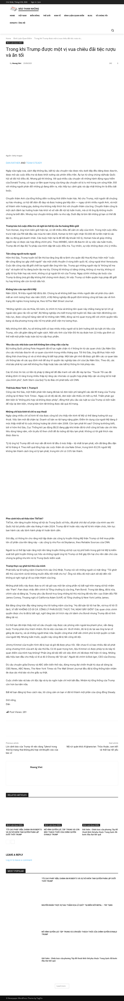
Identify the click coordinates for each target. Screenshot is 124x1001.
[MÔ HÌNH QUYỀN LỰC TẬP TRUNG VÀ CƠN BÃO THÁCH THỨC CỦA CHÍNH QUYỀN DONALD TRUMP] (62, 813)
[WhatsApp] (48, 71)
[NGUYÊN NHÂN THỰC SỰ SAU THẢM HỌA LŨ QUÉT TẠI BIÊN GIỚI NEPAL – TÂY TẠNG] (23, 916)
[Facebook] (99, 2)
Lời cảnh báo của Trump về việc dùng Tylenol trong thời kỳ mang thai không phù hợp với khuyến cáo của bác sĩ (32, 749)
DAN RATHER (13, 162)
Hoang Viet (16, 63)
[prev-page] (8, 842)
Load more (61, 986)
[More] (55, 71)
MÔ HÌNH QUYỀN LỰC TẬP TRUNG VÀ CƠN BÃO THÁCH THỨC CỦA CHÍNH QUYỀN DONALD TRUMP (61, 832)
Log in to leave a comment (19, 860)
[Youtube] (116, 2)
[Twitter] (108, 2)
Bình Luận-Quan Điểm (22, 38)
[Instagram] (103, 2)
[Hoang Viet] (8, 63)
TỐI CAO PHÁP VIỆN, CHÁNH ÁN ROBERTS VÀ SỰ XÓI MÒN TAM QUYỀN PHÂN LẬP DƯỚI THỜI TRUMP (24, 832)
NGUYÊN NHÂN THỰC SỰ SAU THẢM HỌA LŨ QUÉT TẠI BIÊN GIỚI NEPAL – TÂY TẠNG (77, 905)
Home (8, 38)
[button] (112, 30)
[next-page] (13, 842)
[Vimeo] (112, 2)
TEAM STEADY (34, 162)
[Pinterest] (41, 71)
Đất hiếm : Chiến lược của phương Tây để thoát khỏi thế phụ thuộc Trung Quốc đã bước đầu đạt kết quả (100, 832)
